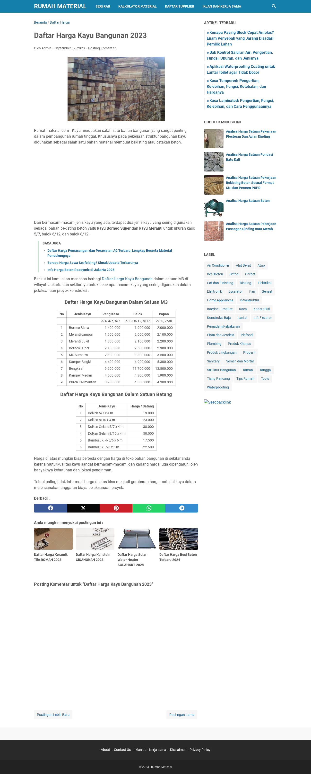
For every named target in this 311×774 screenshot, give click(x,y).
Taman (247, 370)
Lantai (242, 318)
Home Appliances (220, 300)
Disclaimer (178, 750)
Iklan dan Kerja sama (150, 750)
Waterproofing (218, 387)
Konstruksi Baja (219, 318)
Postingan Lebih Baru (53, 715)
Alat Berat (243, 265)
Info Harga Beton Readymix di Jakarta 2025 (80, 270)
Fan (252, 291)
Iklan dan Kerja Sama (221, 6)
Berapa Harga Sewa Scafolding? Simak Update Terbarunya (92, 263)
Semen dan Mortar (240, 361)
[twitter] (83, 508)
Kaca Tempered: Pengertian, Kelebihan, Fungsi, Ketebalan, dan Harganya (236, 86)
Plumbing (214, 344)
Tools (265, 378)
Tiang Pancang (218, 378)
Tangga (265, 370)
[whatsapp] (148, 508)
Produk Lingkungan (222, 352)
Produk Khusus (239, 344)
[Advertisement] (116, 182)
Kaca (243, 309)
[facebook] (50, 508)
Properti (249, 352)
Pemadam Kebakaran (223, 326)
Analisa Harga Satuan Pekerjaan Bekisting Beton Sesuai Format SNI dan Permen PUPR (251, 183)
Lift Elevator (263, 318)
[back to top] (301, 763)
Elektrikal (264, 283)
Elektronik (214, 291)
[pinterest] (116, 508)
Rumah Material (60, 6)
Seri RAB (102, 6)
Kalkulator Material (137, 6)
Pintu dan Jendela (220, 335)
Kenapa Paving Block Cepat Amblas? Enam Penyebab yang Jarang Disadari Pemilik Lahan (240, 38)
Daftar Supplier (179, 6)
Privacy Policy (200, 750)
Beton (234, 274)
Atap (261, 265)
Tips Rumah (245, 378)
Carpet (250, 274)
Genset (267, 291)
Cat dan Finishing (220, 283)
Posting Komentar (102, 48)
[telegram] (181, 508)
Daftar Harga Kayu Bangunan (127, 279)
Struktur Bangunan (221, 370)
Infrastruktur (249, 300)
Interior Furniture (220, 309)
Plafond (247, 335)
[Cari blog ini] (274, 6)
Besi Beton (215, 274)
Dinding (245, 283)
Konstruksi (261, 309)
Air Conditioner (218, 265)
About (105, 750)
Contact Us (122, 750)
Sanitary (213, 361)
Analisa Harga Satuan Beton (248, 201)
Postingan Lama (181, 715)
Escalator (235, 291)
